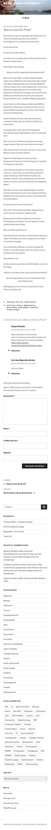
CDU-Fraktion (17, 716)
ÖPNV (20, 764)
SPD (42, 751)
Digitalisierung (24, 720)
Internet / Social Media (13, 644)
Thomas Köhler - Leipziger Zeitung (18, 522)
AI (12, 707)
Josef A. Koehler (10, 649)
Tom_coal (23, 26)
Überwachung (31, 764)
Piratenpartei (31, 747)
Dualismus (12, 307)
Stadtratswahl (27, 760)
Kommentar (9, 396)
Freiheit (27, 724)
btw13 (20, 305)
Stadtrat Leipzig (11, 760)
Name (7, 429)
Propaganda (33, 751)
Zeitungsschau (10, 692)
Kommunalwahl (27, 733)
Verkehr (7, 687)
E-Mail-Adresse (11, 441)
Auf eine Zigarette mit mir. (23, 360)
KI (17, 733)
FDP (35, 720)
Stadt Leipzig (9, 668)
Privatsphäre (19, 751)
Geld (5, 625)
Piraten (11, 302)
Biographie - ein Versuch (14, 532)
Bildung (7, 601)
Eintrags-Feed (9, 798)
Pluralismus (13, 310)
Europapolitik (9, 620)
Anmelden (8, 793)
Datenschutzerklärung (12, 824)
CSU (37, 716)
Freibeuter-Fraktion (13, 724)
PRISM (8, 751)
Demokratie (29, 305)
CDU (7, 716)
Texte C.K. (8, 536)
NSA (38, 742)
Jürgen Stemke (18, 326)
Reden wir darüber (22, 3)
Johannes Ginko (10, 578)
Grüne (22, 729)
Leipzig (23, 738)
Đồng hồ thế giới (10, 551)
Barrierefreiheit (22, 707)
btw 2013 (11, 305)
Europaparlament (11, 615)
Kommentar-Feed (11, 803)
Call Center (40, 711)
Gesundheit (8, 634)
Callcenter (8, 605)
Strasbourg (8, 678)
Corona (7, 610)
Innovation (8, 639)
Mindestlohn (27, 742)
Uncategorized (10, 682)
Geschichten (9, 630)
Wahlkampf (9, 764)
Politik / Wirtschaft (26, 302)
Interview (9, 733)
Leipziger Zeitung (11, 654)
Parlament (23, 307)
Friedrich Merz (11, 729)
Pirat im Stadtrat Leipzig (14, 527)
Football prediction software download (20, 565)
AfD (6, 707)
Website (7, 453)
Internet (31, 729)
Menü (27, 18)
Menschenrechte (12, 742)
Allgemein (8, 596)
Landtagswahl (11, 738)
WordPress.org (10, 808)
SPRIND (8, 755)
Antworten (15, 351)
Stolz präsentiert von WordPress (34, 824)
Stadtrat (7, 673)
